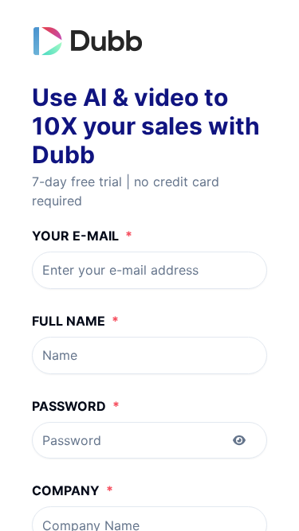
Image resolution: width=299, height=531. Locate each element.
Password (76, 406)
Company (72, 490)
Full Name (75, 321)
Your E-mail (82, 236)
